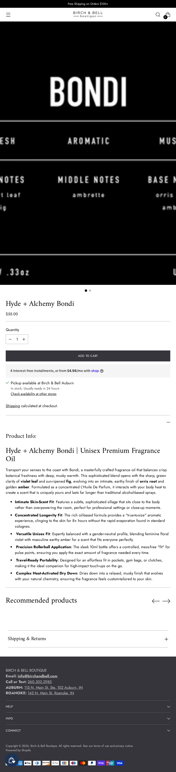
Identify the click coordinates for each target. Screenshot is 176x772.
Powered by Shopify (18, 750)
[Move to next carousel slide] (166, 601)
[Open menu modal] (8, 14)
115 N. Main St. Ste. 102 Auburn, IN (53, 687)
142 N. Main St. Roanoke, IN (51, 693)
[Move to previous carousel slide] (156, 601)
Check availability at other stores (33, 393)
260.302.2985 (40, 681)
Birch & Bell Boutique (43, 746)
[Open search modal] (158, 14)
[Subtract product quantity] (10, 339)
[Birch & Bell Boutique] (88, 14)
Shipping (13, 406)
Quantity (12, 329)
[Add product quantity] (24, 339)
